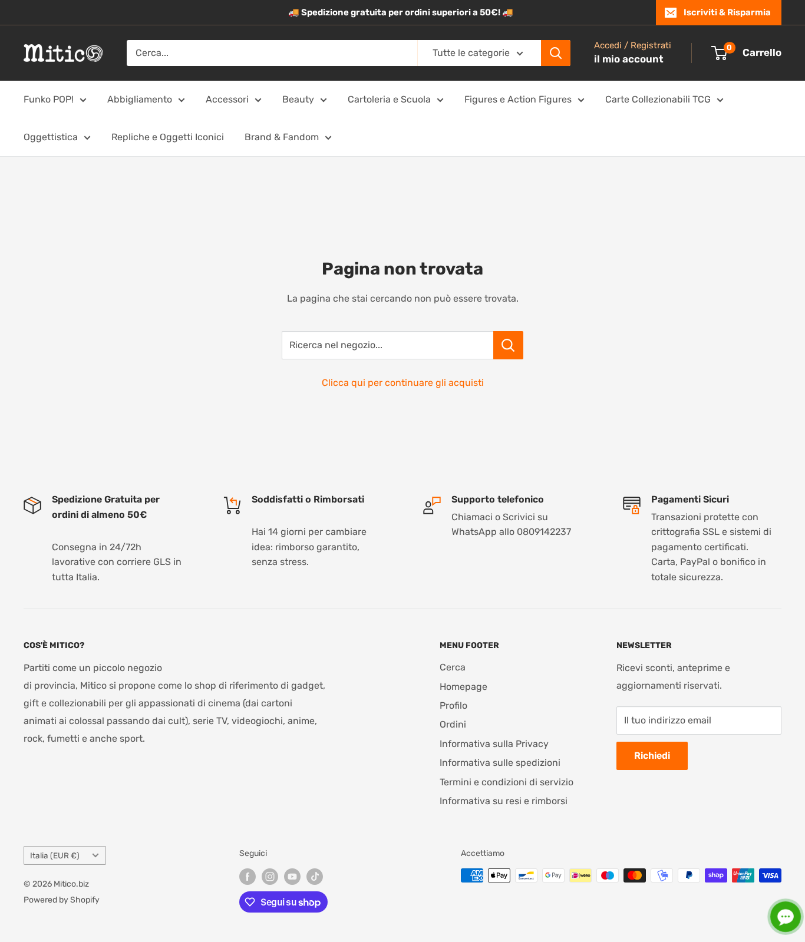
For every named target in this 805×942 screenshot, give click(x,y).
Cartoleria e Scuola (389, 99)
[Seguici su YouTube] (292, 876)
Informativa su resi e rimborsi (504, 801)
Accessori (227, 99)
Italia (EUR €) (55, 855)
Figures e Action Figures (518, 99)
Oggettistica (51, 137)
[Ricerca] (555, 53)
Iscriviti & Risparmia (727, 12)
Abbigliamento (139, 99)
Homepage (463, 686)
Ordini (453, 724)
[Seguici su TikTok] (314, 876)
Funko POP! (49, 99)
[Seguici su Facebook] (247, 876)
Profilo (453, 705)
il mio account (629, 59)
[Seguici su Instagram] (270, 876)
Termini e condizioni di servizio (506, 782)
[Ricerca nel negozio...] (508, 345)
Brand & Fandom (282, 137)
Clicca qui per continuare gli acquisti (403, 382)
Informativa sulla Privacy (494, 743)
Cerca (453, 667)
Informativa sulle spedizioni (500, 762)
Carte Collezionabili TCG (658, 99)
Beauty (298, 99)
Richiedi (652, 755)
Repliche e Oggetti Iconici (167, 137)
